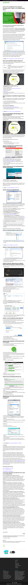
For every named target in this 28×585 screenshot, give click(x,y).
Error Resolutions (5, 573)
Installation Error (5, 91)
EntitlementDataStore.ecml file (12, 214)
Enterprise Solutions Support (7, 577)
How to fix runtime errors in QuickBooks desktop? (14, 111)
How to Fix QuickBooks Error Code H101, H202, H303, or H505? (15, 58)
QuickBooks (12, 11)
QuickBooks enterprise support (20, 460)
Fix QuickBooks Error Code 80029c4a (8, 471)
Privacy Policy (17, 563)
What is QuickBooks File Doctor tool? (8, 468)
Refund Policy (17, 564)
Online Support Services (6, 578)
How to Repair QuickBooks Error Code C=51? (12, 187)
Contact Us (16, 567)
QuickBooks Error (17, 11)
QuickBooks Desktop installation (16, 88)
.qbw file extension (16, 277)
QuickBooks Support (6, 572)
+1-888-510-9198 (6, 461)
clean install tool (20, 240)
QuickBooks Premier (6, 571)
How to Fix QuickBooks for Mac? (7, 469)
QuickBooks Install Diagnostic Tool (11, 160)
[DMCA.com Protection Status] (4, 546)
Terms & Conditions (18, 565)
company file (22, 216)
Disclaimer (16, 566)
